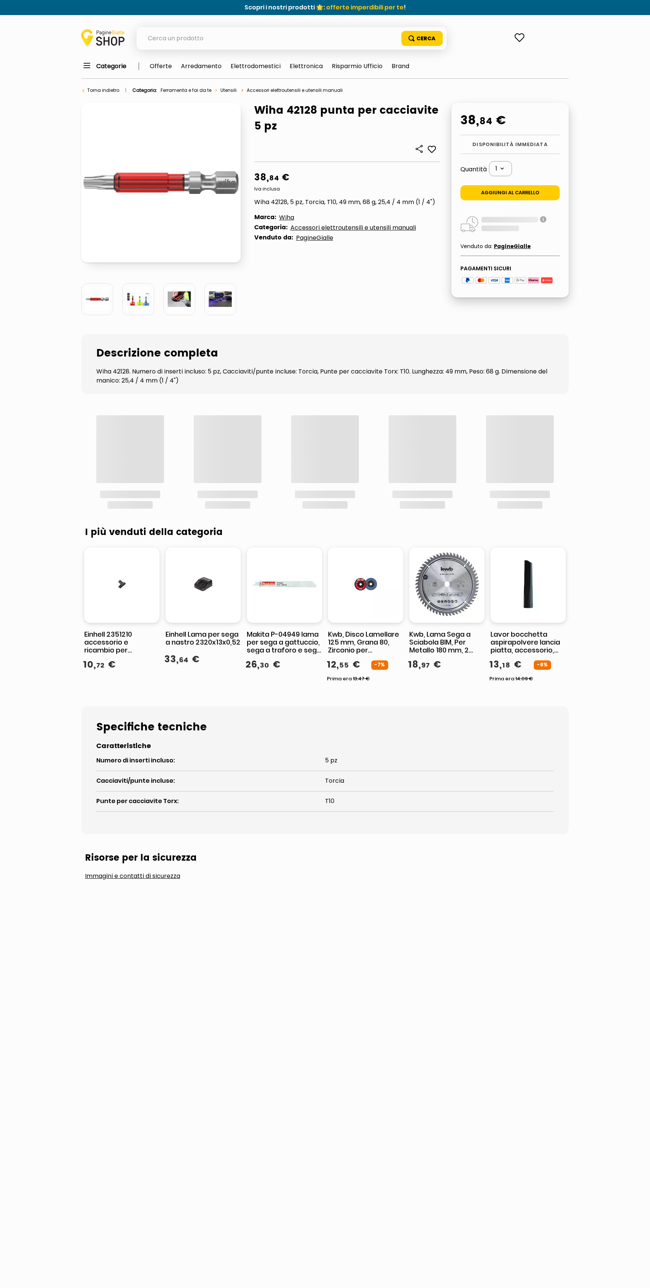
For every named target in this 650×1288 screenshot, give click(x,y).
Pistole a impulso (276, 856)
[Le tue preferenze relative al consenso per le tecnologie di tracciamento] (637, 1275)
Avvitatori (341, 832)
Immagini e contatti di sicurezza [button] (132, 775)
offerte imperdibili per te (365, 7)
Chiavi (456, 832)
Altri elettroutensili (263, 832)
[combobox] (291, 38)
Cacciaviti (403, 832)
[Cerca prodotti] (422, 38)
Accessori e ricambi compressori (149, 832)
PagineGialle (314, 237)
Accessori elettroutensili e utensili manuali (295, 90)
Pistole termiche (358, 856)
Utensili (228, 90)
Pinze (500, 832)
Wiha (286, 217)
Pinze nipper (114, 856)
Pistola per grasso (190, 856)
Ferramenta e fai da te (186, 90)
